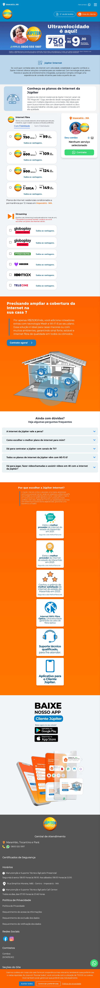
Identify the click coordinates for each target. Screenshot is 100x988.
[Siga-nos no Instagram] (12, 939)
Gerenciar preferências (48, 984)
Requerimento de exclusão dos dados (20, 918)
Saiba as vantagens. (33, 143)
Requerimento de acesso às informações (22, 912)
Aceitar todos (27, 984)
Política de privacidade (71, 984)
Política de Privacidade (13, 906)
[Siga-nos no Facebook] (5, 939)
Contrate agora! (19, 342)
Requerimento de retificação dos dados (21, 924)
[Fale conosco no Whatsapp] (94, 963)
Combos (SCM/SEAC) (2, 955)
